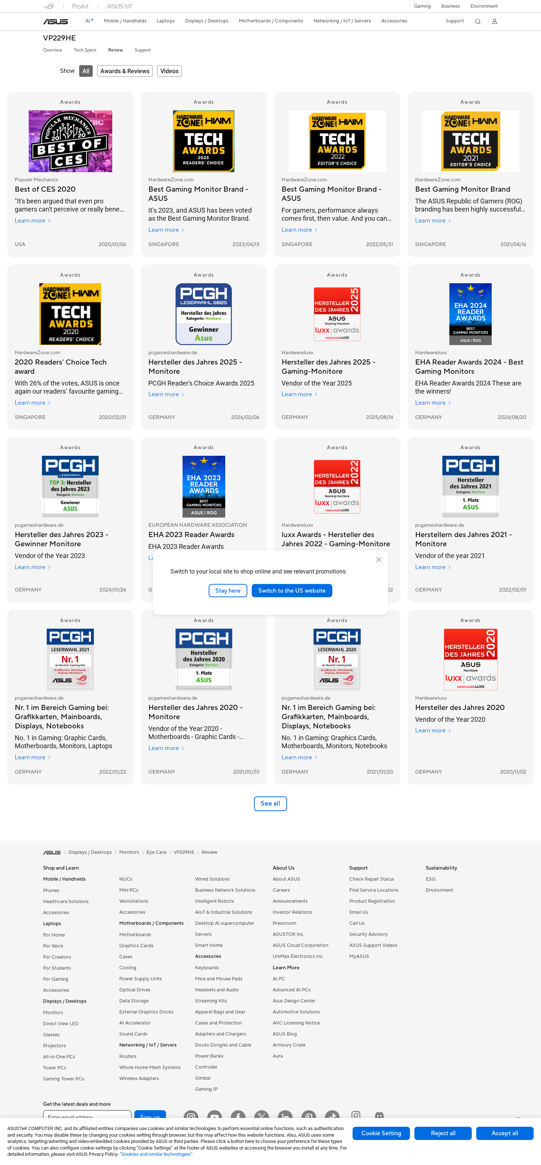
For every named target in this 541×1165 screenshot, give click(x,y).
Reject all (443, 1133)
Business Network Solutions (225, 890)
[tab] (86, 71)
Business (450, 6)
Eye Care (156, 852)
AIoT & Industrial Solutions (223, 912)
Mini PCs (128, 890)
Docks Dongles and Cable (223, 1045)
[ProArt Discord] (379, 1117)
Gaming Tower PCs (63, 1079)
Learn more (30, 220)
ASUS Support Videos (373, 945)
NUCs (125, 879)
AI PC (279, 979)
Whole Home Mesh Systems (150, 1067)
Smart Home (209, 945)
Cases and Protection (218, 1023)
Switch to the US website (292, 590)
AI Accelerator (135, 1023)
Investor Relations (292, 912)
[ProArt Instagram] (356, 1117)
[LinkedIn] (285, 1117)
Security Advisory (368, 934)
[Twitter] (261, 1117)
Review (115, 50)
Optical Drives (135, 990)
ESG (430, 879)
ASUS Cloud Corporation (300, 945)
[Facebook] (238, 1117)
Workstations (133, 901)
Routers (128, 1056)
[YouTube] (214, 1117)
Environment (484, 6)
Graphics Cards (136, 946)
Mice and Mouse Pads (219, 979)
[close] (379, 559)
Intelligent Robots (214, 901)
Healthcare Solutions (66, 902)
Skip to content (47, 22)
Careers (281, 890)
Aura (278, 1056)
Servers (203, 934)
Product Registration (372, 901)
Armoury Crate (289, 1045)
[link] (55, 21)
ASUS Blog (285, 1034)
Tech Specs (85, 50)
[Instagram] (191, 1117)
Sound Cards (133, 1034)
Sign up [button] (150, 1117)
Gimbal (203, 1078)
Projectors (54, 1046)
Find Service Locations (374, 890)
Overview (52, 50)
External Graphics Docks (146, 1012)
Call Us (357, 923)
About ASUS (286, 879)
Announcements (290, 901)
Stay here (228, 590)
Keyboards (207, 968)
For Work (53, 946)
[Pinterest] (308, 1117)
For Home (54, 935)
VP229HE (59, 38)
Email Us (358, 912)
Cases (125, 957)
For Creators (57, 957)
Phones (51, 891)
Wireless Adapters (139, 1078)
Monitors (53, 1013)
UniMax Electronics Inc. (298, 956)
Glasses (51, 1035)
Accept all (505, 1133)
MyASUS (359, 956)
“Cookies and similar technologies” (156, 1154)
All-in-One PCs (59, 1057)
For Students (57, 968)
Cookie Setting (381, 1133)
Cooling (128, 968)
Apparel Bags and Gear (220, 1012)
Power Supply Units (140, 979)
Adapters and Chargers (220, 1034)
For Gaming (55, 979)
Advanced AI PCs (292, 990)
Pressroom (284, 923)
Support (143, 50)
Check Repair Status (371, 879)
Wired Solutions (212, 879)
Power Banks (209, 1056)
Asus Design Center (294, 1001)
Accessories (56, 913)
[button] (422, 6)
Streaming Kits (211, 1001)
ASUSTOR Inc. (288, 934)
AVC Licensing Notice (296, 1023)
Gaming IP (206, 1089)
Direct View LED (61, 1024)
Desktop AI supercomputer (224, 923)
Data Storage (134, 1001)
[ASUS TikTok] (332, 1117)
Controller (206, 1067)
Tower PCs (54, 1068)
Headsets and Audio (217, 990)
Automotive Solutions (296, 1012)
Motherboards (135, 935)
